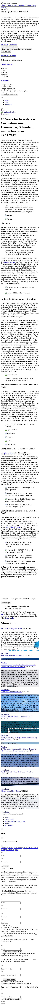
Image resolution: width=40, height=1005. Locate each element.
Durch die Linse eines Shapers (11, 692)
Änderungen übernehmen (9, 95)
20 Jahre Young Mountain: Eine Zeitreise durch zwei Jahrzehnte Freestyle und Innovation (18, 750)
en (3, 110)
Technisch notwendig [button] (8, 56)
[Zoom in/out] (4, 1001)
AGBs (7, 823)
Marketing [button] (5, 80)
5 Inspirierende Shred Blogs (10, 791)
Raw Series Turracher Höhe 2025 (12, 655)
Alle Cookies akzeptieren (9, 47)
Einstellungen (6, 51)
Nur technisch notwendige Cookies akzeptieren (16, 49)
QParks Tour (8, 453)
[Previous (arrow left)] (2, 1003)
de (1, 110)
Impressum (4, 45)
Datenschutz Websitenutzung (15, 821)
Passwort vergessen (20, 848)
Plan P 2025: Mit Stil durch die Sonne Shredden (17, 772)
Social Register (13, 850)
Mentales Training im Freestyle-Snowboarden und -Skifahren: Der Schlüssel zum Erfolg (18, 666)
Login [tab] (3, 848)
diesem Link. (9, 618)
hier (2, 614)
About (7, 817)
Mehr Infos (5, 653)
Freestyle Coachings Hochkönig (12, 628)
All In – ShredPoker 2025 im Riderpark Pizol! (16, 716)
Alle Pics (4, 663)
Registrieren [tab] (9, 848)
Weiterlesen (5, 690)
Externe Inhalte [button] (6, 64)
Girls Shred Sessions (13, 527)
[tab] (20, 56)
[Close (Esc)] (2, 1001)
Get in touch (9, 819)
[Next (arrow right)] (4, 1003)
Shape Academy (9, 262)
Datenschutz (13, 45)
